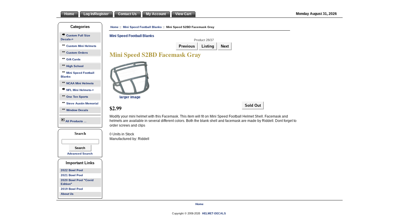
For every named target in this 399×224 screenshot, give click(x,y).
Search (80, 133)
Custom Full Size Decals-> (75, 37)
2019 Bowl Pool (72, 188)
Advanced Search (80, 153)
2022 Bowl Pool (72, 170)
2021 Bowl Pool (72, 175)
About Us (67, 193)
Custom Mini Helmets (81, 46)
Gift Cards (73, 59)
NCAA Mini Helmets (80, 83)
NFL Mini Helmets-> (80, 90)
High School (75, 66)
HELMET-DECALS (214, 213)
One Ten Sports (77, 96)
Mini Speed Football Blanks (142, 27)
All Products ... (75, 121)
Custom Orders (77, 52)
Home (114, 27)
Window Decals (77, 110)
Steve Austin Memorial (82, 103)
